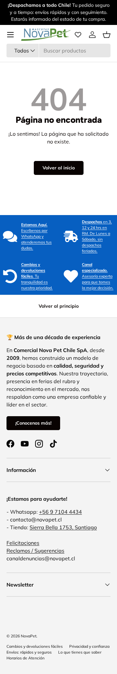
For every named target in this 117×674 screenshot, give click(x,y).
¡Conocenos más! (33, 423)
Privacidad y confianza (89, 646)
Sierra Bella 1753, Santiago (63, 527)
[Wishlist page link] (78, 34)
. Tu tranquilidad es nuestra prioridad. (37, 276)
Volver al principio (59, 306)
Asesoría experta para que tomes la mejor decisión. (97, 276)
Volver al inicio (59, 168)
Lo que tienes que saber (79, 652)
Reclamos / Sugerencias (35, 550)
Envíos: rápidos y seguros (29, 652)
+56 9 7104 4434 (60, 511)
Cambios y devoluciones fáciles (34, 646)
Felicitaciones (22, 543)
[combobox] (58, 50)
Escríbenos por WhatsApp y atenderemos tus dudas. (36, 236)
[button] (106, 35)
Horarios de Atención (25, 658)
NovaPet (28, 636)
